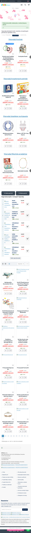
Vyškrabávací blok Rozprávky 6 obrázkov (15, 225)
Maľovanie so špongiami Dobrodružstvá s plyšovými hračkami (23, 98)
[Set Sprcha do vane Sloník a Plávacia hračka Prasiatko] (23, 332)
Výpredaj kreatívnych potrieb (16, 79)
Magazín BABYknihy (21, 465)
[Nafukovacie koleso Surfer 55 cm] (8, 126)
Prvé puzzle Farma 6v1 (23, 367)
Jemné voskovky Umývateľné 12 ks (15, 203)
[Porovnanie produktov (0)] (9, 264)
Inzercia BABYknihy (22, 467)
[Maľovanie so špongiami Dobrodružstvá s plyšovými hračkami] (23, 88)
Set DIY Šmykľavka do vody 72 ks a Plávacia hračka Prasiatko (23, 284)
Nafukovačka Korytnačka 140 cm (8, 283)
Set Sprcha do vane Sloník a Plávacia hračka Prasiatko (23, 341)
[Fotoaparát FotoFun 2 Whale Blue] (23, 303)
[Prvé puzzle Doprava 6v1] (8, 360)
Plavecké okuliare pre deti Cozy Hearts (8, 395)
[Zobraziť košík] (29, 5)
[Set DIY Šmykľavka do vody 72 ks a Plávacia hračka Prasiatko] (23, 275)
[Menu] (21, 5)
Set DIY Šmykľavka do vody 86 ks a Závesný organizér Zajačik (8, 312)
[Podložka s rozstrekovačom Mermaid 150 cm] (8, 332)
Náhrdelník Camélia (23, 171)
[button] (13, 54)
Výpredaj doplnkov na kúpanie (15, 116)
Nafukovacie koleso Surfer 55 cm (8, 134)
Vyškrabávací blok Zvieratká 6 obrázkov (15, 250)
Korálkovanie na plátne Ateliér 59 (8, 96)
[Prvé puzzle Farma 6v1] (23, 360)
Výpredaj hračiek (16, 39)
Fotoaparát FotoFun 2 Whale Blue (23, 311)
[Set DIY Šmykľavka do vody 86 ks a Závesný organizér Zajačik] (8, 303)
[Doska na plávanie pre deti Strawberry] (23, 387)
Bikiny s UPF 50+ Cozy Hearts (23, 134)
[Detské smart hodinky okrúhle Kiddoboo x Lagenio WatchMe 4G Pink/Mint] (8, 49)
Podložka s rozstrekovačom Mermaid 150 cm (8, 341)
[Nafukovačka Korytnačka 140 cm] (8, 275)
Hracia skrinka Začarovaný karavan (8, 171)
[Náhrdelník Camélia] (23, 163)
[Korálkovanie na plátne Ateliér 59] (8, 88)
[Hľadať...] (25, 5)
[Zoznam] (5, 264)
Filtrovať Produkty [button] (16, 529)
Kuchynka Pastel (22, 56)
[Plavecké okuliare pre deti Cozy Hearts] (8, 387)
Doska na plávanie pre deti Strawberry (23, 395)
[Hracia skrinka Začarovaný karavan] (8, 163)
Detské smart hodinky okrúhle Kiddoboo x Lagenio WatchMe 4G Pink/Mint (8, 59)
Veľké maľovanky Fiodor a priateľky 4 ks (15, 238)
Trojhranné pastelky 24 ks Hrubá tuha (15, 214)
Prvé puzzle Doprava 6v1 (8, 368)
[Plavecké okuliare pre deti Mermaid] (23, 414)
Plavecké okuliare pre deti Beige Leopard (8, 422)
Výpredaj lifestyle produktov (15, 154)
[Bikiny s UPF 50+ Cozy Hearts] (23, 126)
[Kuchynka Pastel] (23, 49)
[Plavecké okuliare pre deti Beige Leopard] (8, 414)
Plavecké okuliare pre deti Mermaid (23, 422)
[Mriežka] (2, 264)
